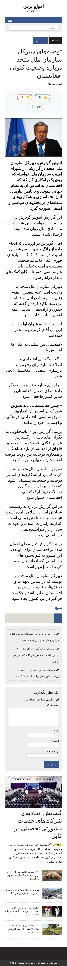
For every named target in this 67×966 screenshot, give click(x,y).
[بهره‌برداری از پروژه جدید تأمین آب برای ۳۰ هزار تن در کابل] (52, 896)
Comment (53, 705)
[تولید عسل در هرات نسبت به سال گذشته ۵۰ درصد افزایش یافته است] (52, 932)
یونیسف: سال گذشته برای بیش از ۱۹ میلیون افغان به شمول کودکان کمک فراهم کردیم (36, 655)
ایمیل (56, 740)
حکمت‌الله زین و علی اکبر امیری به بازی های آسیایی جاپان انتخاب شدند (22, 911)
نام (57, 730)
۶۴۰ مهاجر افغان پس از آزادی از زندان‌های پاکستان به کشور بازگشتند (23, 875)
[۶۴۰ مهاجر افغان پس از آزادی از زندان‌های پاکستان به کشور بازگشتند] (52, 878)
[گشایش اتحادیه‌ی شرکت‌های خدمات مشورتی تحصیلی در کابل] (33, 806)
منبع (58, 607)
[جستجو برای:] (33, 27)
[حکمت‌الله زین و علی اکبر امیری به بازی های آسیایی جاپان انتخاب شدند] (52, 914)
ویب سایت (53, 751)
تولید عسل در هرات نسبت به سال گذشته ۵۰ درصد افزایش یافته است (23, 929)
